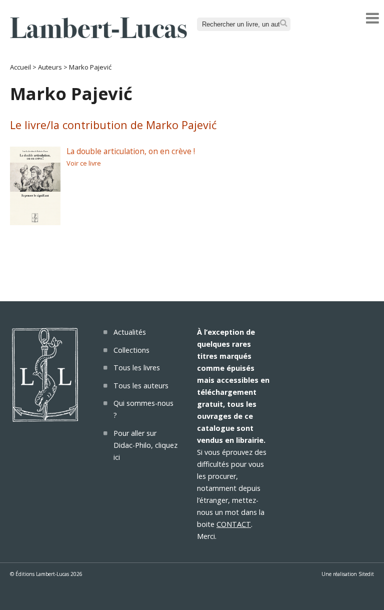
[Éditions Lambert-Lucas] (98, 35)
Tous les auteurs (141, 385)
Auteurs (50, 67)
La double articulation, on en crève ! (130, 151)
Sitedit (366, 573)
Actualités (130, 332)
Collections (132, 350)
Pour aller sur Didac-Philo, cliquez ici (146, 445)
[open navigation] (372, 18)
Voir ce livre (83, 163)
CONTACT (233, 524)
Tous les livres (137, 367)
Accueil (20, 67)
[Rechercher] (283, 23)
